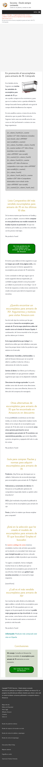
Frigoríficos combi (7, 754)
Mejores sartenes (6, 749)
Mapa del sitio (6, 704)
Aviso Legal (5, 709)
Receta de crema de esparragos (10, 738)
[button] (36, 12)
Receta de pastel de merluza (9, 723)
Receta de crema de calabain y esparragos (13, 733)
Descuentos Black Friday (8, 745)
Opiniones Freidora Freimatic (10, 759)
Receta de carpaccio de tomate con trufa (13, 728)
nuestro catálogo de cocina (16, 545)
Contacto (4, 714)
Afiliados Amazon (7, 712)
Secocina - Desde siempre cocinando (20, 3)
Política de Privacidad (7, 707)
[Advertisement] (21, 46)
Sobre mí (4, 717)
